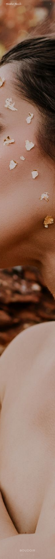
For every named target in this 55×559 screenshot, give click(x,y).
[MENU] (50, 4)
